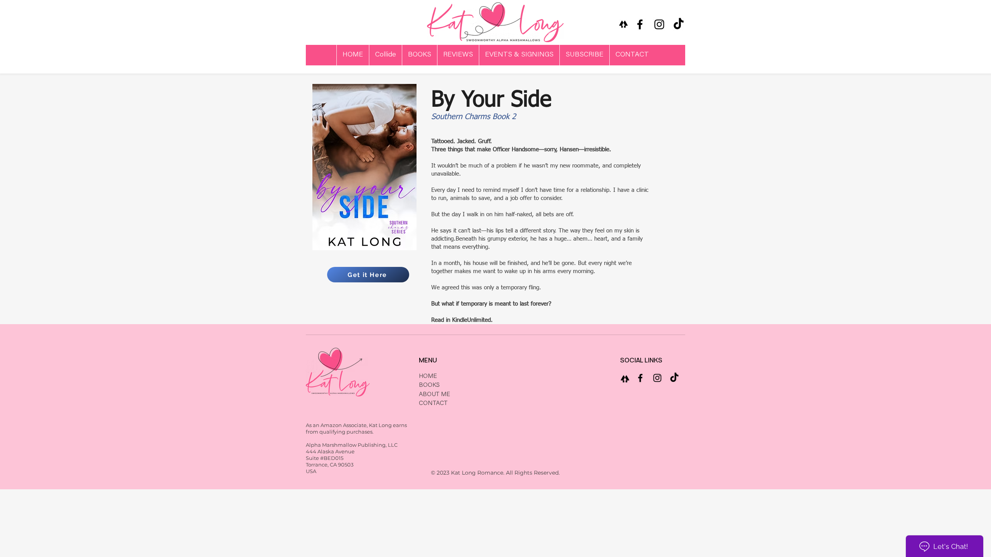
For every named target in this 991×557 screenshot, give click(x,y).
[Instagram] (659, 24)
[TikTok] (678, 24)
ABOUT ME (434, 394)
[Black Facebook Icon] (639, 24)
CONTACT (433, 403)
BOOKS (429, 385)
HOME (428, 376)
